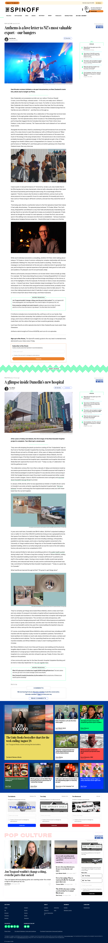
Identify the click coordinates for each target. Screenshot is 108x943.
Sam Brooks (12, 38)
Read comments (38, 698)
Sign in (99, 2)
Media (25, 915)
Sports (26, 913)
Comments (67, 387)
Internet (6, 913)
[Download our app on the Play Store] (28, 927)
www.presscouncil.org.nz (22, 937)
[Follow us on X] (8, 927)
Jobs (55, 910)
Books (33, 15)
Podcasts (58, 15)
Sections (41, 15)
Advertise (56, 907)
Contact (46, 907)
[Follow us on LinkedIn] (17, 927)
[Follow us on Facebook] (6, 927)
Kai (5, 910)
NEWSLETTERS (92, 840)
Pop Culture (18, 15)
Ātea (26, 15)
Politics (8, 15)
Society (26, 907)
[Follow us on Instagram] (14, 927)
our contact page (69, 936)
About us (46, 910)
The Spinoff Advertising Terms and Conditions (51, 931)
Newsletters (69, 15)
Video (6, 907)
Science (6, 918)
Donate (65, 907)
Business (26, 918)
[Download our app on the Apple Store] (25, 927)
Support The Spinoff (12, 3)
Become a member (81, 15)
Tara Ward (12, 388)
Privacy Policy (8, 931)
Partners (7, 915)
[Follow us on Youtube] (11, 927)
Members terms (68, 910)
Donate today (94, 11)
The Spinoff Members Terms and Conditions (25, 931)
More (49, 15)
